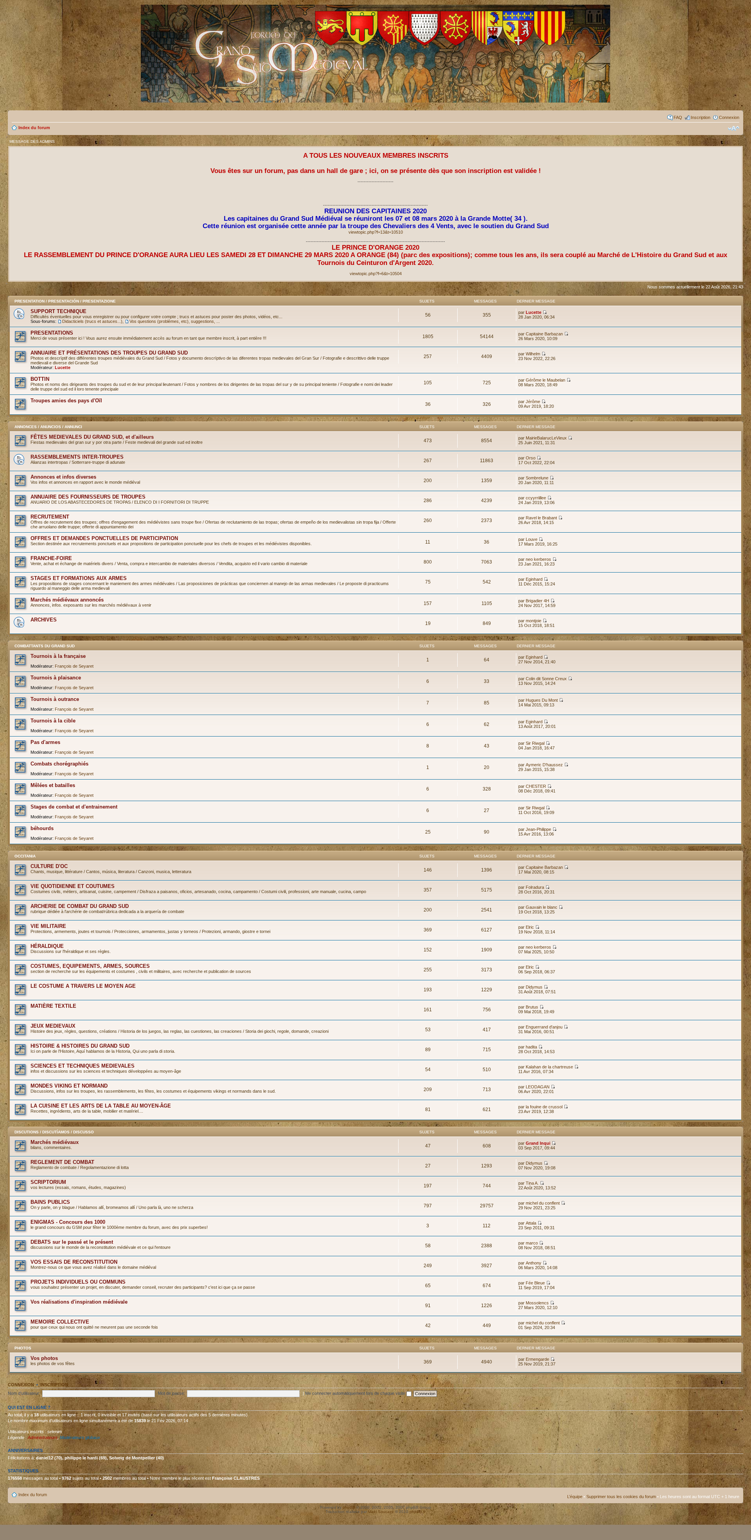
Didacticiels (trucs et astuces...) (92, 321)
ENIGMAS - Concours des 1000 (68, 1222)
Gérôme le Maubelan (545, 380)
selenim (54, 1431)
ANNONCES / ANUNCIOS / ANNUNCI (48, 427)
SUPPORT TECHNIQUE (58, 311)
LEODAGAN (538, 1086)
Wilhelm (533, 353)
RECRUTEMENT (50, 517)
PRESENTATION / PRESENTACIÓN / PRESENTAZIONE (65, 301)
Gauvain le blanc (541, 907)
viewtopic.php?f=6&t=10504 (376, 273)
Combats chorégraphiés (59, 764)
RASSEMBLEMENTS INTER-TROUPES (77, 457)
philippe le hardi (81, 1457)
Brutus (532, 1007)
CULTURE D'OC (49, 866)
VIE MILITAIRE (48, 926)
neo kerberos (538, 559)
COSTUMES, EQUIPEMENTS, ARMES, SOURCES (90, 966)
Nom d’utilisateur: (24, 1393)
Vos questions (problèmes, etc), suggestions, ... (174, 321)
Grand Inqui (538, 1143)
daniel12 (44, 1457)
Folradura (535, 887)
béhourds (42, 828)
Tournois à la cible (53, 721)
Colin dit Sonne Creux (546, 678)
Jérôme (533, 401)
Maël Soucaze (381, 1511)
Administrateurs (42, 1437)
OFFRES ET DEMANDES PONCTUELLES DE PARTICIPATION (104, 538)
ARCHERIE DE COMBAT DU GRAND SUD (80, 906)
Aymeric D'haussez (544, 764)
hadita (531, 1047)
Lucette (533, 312)
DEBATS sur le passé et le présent (72, 1242)
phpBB (349, 1507)
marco (532, 1243)
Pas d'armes (45, 742)
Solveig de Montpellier (132, 1457)
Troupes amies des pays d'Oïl (66, 400)
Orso (530, 458)
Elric (530, 927)
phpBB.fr (418, 1511)
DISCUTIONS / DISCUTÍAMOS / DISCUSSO (54, 1132)
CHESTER (536, 786)
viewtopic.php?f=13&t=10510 (376, 232)
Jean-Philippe (538, 829)
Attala (531, 1223)
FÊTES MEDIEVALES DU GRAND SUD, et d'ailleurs (92, 437)
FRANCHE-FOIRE (51, 558)
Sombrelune (537, 478)
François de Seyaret (74, 666)
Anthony (533, 1263)
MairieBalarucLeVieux (546, 438)
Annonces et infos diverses (63, 477)
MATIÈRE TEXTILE (53, 1006)
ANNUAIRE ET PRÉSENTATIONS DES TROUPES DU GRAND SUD (109, 353)
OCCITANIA (25, 856)
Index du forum (34, 127)
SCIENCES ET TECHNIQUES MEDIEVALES (83, 1066)
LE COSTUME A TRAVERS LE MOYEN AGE (83, 986)
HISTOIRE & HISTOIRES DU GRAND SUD (80, 1046)
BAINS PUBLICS (50, 1202)
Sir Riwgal (535, 743)
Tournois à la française (58, 656)
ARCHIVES (44, 620)
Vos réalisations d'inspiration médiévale (79, 1302)
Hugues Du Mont (542, 700)
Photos (22, 1348)
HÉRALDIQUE (47, 946)
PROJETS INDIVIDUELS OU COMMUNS (78, 1282)
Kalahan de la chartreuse (549, 1066)
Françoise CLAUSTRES (236, 1478)
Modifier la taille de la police (733, 128)
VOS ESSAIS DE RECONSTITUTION (74, 1262)
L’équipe (574, 1496)
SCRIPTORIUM (48, 1182)
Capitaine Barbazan (544, 333)
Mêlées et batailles (53, 785)
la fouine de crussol (544, 1106)
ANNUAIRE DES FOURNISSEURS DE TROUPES (88, 497)
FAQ (678, 117)
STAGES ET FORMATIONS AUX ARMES (79, 578)
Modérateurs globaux (80, 1437)
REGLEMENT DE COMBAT (62, 1162)
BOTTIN (40, 379)
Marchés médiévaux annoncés (67, 600)
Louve (531, 539)
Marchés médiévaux (55, 1142)
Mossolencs (537, 1302)
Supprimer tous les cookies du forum (621, 1496)
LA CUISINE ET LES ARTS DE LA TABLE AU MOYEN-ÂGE (101, 1106)
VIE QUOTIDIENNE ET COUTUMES (73, 886)
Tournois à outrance (55, 699)
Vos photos (44, 1358)
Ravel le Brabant (541, 517)
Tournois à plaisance (56, 678)
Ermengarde (537, 1359)
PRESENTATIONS (52, 333)
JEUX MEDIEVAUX (53, 1026)
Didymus (534, 987)
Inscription (700, 117)
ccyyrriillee (536, 497)
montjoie (533, 620)
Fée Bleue (535, 1283)
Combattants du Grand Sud (44, 646)
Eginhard (534, 579)
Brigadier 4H (537, 600)
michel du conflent (543, 1203)
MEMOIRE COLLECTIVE (60, 1322)
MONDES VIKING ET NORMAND (69, 1086)
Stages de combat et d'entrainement (74, 807)
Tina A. (532, 1183)
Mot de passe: (171, 1393)
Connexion (729, 117)
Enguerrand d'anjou (544, 1027)
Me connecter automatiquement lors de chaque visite (355, 1393)
